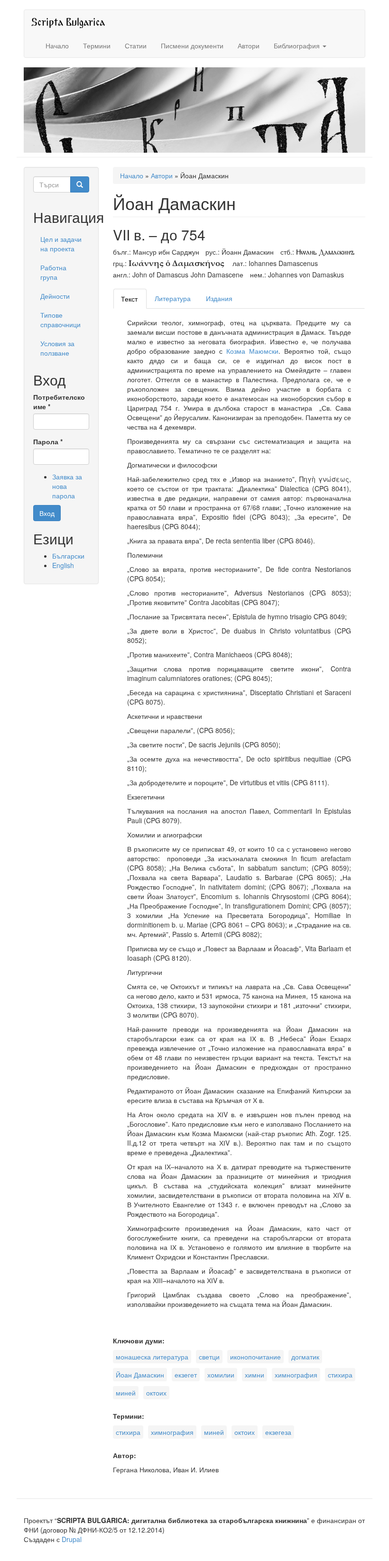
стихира (340, 1374)
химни (254, 1374)
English (63, 565)
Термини (97, 45)
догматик (305, 1356)
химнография (296, 1374)
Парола (48, 441)
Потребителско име (59, 401)
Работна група (53, 272)
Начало (57, 45)
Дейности (55, 296)
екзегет (186, 1374)
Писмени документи (192, 45)
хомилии (220, 1374)
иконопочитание (255, 1356)
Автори (248, 45)
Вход (47, 513)
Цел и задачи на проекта (61, 243)
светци (209, 1356)
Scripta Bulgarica (68, 21)
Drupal (72, 1539)
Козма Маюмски (252, 351)
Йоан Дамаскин (140, 1374)
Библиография (298, 45)
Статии (136, 45)
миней (126, 1392)
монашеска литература (152, 1356)
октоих (156, 1392)
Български (68, 555)
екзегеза (278, 1432)
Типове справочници (60, 319)
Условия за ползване (57, 348)
